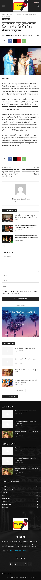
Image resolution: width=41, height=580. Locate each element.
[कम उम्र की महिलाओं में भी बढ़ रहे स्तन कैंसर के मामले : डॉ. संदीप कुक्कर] (7, 383)
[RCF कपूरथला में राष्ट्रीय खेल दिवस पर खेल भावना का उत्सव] (7, 362)
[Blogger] (11, 564)
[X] (15, 41)
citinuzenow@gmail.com (13, 35)
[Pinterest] (19, 41)
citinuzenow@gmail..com (18, 550)
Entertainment (11, 14)
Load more (20, 390)
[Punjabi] (39, 2)
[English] (35, 2)
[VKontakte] (30, 564)
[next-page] (6, 246)
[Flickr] (20, 564)
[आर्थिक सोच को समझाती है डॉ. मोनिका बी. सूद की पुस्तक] (7, 372)
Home (3, 14)
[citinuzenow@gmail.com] (3, 36)
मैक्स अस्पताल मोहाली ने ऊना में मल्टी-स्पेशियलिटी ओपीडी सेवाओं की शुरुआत (30, 172)
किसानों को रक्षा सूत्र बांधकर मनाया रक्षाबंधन (25, 348)
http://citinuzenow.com (20, 201)
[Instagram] (25, 564)
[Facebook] (10, 41)
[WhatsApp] (24, 41)
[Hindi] (37, 2)
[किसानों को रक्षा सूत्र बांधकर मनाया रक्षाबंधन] (7, 351)
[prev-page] (3, 246)
